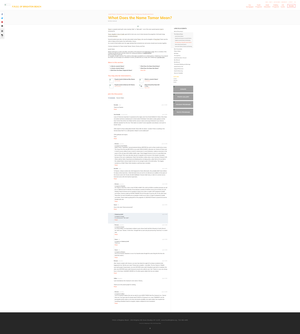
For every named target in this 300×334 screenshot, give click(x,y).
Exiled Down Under (149, 51)
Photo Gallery (183, 97)
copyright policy (161, 57)
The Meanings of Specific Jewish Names (144, 14)
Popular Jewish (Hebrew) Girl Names (125, 85)
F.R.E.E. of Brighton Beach (26, 6)
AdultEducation (267, 6)
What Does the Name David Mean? (150, 66)
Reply (115, 109)
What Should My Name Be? (152, 85)
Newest (118, 98)
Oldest (122, 98)
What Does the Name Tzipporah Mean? (121, 70)
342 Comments (117, 80)
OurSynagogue (249, 6)
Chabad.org (146, 323)
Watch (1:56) (147, 87)
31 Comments (147, 80)
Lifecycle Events (120, 14)
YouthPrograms (258, 6)
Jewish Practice (111, 14)
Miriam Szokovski (113, 21)
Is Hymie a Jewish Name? (117, 68)
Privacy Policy (158, 323)
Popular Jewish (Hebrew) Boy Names (125, 79)
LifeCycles (283, 6)
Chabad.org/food (147, 53)
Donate (291, 6)
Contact (291, 2)
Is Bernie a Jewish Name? (117, 66)
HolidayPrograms (275, 6)
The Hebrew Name (129, 14)
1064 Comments (118, 86)
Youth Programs (183, 112)
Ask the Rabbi (277, 2)
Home (266, 2)
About (270, 2)
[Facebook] (150, 328)
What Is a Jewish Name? (151, 79)
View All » (143, 70)
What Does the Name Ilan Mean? (149, 68)
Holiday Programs (183, 104)
